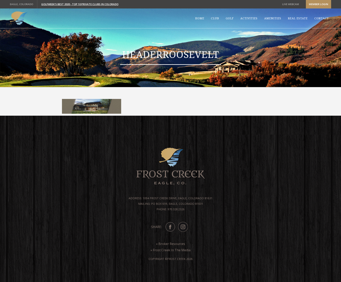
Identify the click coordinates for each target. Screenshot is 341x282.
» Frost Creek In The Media (170, 250)
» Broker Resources (170, 244)
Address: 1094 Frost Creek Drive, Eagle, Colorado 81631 (171, 198)
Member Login (318, 4)
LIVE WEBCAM (290, 4)
